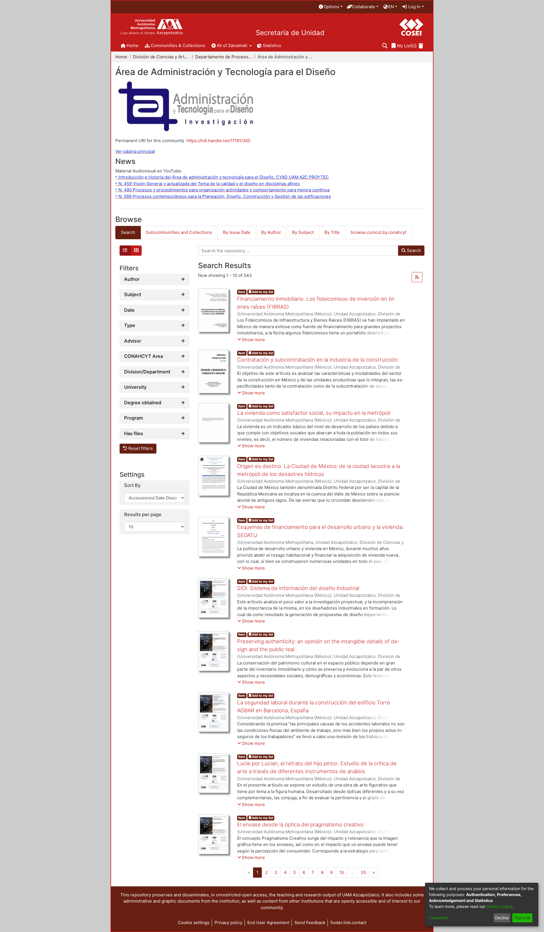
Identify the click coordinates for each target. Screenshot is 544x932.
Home (121, 56)
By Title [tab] (332, 232)
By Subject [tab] (303, 232)
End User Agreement (268, 922)
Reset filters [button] (140, 448)
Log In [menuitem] (413, 6)
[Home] (151, 27)
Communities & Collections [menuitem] (178, 45)
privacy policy (499, 906)
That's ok (522, 917)
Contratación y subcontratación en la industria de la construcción (317, 359)
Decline (502, 917)
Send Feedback (309, 922)
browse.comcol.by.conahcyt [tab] (378, 232)
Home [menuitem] (133, 45)
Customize (439, 917)
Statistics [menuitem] (272, 45)
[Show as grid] (136, 250)
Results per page (143, 515)
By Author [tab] (271, 232)
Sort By (132, 485)
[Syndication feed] (417, 277)
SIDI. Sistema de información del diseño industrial (298, 588)
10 (341, 872)
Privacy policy (228, 922)
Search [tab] (128, 232)
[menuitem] (330, 7)
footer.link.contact (348, 922)
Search (413, 250)
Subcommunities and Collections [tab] (179, 232)
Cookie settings (193, 922)
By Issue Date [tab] (236, 232)
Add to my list (262, 292)
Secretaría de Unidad (290, 32)
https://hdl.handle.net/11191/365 (218, 140)
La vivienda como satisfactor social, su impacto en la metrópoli (313, 413)
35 (363, 872)
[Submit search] (385, 46)
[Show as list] (125, 250)
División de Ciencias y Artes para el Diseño (161, 56)
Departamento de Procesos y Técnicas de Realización (223, 56)
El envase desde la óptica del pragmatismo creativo (300, 824)
